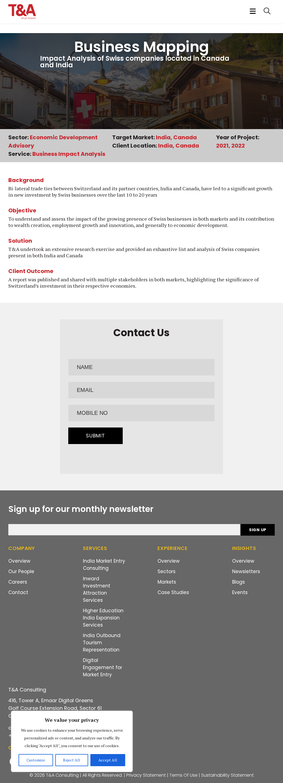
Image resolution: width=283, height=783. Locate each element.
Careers (17, 582)
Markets (167, 582)
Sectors (166, 571)
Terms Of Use (183, 775)
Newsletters (246, 571)
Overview (19, 561)
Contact (18, 592)
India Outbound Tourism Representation (101, 642)
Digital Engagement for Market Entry (102, 667)
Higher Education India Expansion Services (103, 617)
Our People (21, 571)
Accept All (107, 760)
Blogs (238, 582)
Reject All (71, 760)
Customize (36, 760)
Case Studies (173, 592)
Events (240, 592)
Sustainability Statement (227, 775)
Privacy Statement (146, 775)
